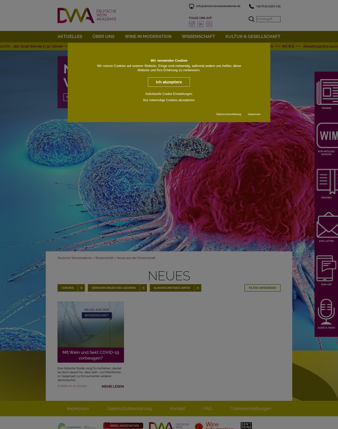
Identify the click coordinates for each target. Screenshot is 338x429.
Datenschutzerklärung (228, 114)
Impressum (254, 114)
